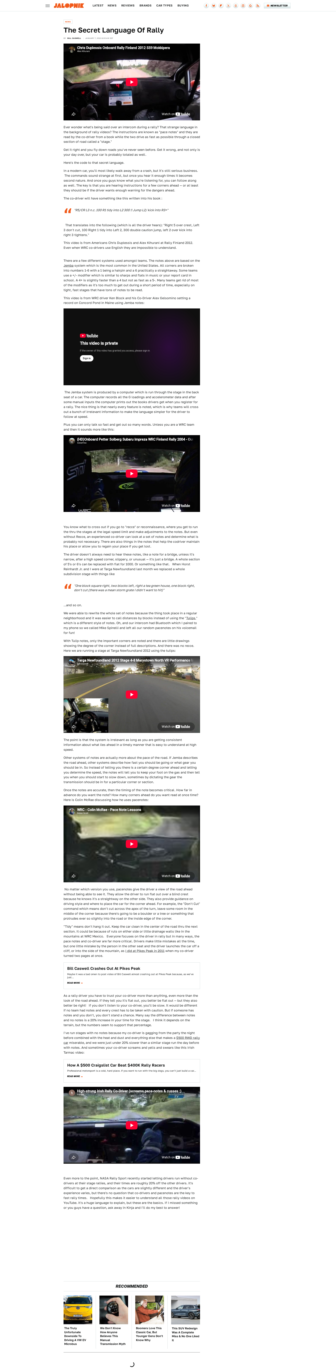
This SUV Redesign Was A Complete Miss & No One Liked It (185, 1334)
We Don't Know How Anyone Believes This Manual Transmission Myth (113, 1336)
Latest (98, 5)
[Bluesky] (213, 5)
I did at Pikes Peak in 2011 (144, 951)
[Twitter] (228, 5)
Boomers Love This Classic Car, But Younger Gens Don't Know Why (149, 1334)
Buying (183, 5)
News (112, 5)
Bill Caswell (74, 38)
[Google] (250, 5)
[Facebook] (206, 5)
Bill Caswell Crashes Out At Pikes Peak (103, 968)
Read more (73, 982)
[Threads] (235, 5)
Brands (145, 5)
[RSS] (257, 5)
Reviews (128, 5)
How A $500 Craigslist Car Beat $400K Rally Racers (116, 1065)
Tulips (190, 618)
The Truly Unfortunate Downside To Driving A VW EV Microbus (75, 1336)
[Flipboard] (221, 5)
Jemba (69, 265)
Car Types (164, 5)
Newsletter (279, 5)
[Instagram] (243, 5)
